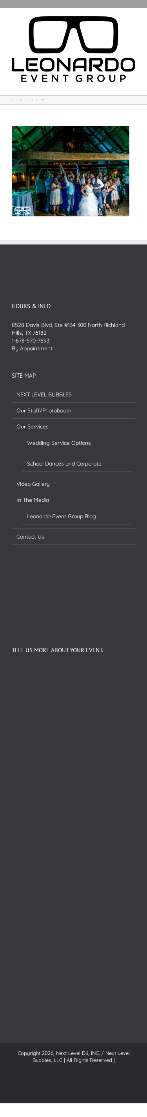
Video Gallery (33, 483)
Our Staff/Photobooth (43, 410)
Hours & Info (31, 306)
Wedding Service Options (59, 442)
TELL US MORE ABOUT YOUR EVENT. (57, 650)
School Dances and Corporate (64, 463)
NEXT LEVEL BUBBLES (44, 394)
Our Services (32, 426)
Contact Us (30, 536)
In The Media (32, 499)
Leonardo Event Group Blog (61, 516)
